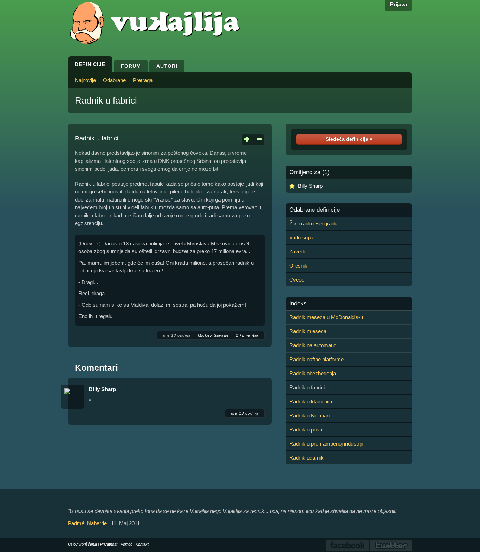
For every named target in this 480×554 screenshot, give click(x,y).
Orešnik (298, 266)
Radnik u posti (305, 430)
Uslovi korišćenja (82, 544)
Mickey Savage (213, 335)
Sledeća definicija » (349, 139)
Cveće (296, 280)
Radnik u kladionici (310, 401)
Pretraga (143, 80)
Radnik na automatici (313, 345)
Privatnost (108, 544)
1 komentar (247, 335)
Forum (131, 66)
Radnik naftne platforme (316, 359)
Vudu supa (301, 237)
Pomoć (126, 544)
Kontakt (142, 544)
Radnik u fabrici (106, 100)
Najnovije (85, 80)
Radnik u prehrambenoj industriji (326, 444)
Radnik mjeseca (307, 331)
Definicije (90, 64)
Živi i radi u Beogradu (313, 223)
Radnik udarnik (306, 458)
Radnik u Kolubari (309, 415)
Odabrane (114, 80)
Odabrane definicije (314, 210)
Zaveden (299, 252)
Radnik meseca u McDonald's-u (326, 317)
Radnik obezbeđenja (312, 373)
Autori (166, 66)
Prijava (398, 4)
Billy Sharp (102, 389)
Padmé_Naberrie (87, 523)
